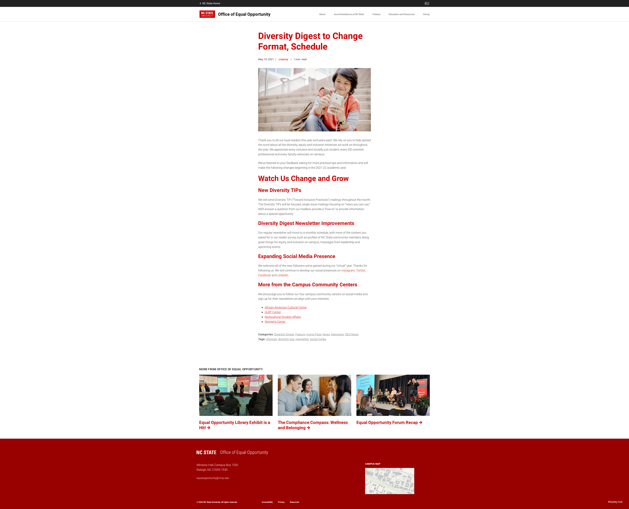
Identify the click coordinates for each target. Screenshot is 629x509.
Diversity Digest (284, 334)
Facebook (264, 275)
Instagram (348, 270)
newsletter (302, 339)
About (322, 14)
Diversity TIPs (286, 339)
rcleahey (283, 59)
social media (318, 339)
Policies (376, 14)
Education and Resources (402, 14)
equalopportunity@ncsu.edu (213, 478)
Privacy (281, 502)
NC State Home (211, 3)
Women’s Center (275, 321)
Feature (300, 334)
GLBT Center (273, 312)
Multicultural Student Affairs (283, 317)
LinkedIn (282, 275)
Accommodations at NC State (349, 14)
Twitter (360, 270)
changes (271, 339)
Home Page (313, 334)
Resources (294, 502)
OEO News (352, 334)
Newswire (337, 334)
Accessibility (267, 502)
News (326, 334)
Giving (426, 14)
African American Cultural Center (286, 307)
